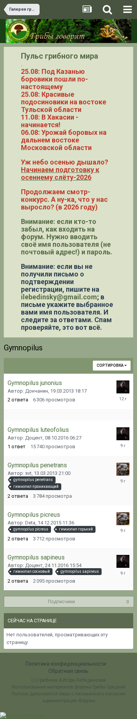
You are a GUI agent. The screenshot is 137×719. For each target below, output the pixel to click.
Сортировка (110, 365)
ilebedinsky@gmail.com (59, 297)
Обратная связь (68, 671)
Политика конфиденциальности (65, 664)
